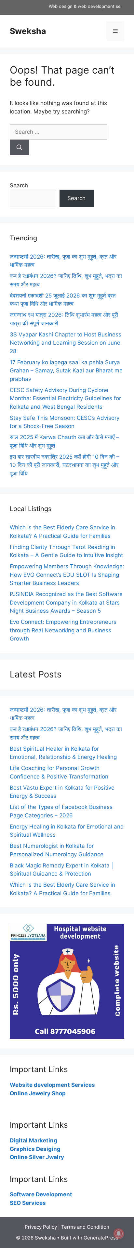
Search (19, 185)
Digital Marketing (33, 1140)
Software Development (41, 1194)
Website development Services (52, 1085)
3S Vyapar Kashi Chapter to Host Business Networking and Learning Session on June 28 (65, 342)
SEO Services (28, 1203)
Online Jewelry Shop (38, 1093)
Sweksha (28, 31)
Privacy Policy (41, 1227)
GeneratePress (101, 1238)
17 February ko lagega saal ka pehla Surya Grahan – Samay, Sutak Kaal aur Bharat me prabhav (66, 370)
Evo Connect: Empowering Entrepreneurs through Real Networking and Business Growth (63, 630)
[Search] (19, 147)
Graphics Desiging (35, 1149)
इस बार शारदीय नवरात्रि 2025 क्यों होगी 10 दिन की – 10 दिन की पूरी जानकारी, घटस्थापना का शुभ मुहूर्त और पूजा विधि (64, 465)
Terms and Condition (85, 1227)
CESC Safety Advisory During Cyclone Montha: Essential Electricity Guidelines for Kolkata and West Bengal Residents (65, 398)
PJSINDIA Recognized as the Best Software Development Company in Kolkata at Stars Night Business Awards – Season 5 (66, 602)
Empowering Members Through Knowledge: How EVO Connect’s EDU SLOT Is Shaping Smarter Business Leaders (67, 574)
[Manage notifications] (119, 1233)
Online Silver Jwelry (37, 1157)
